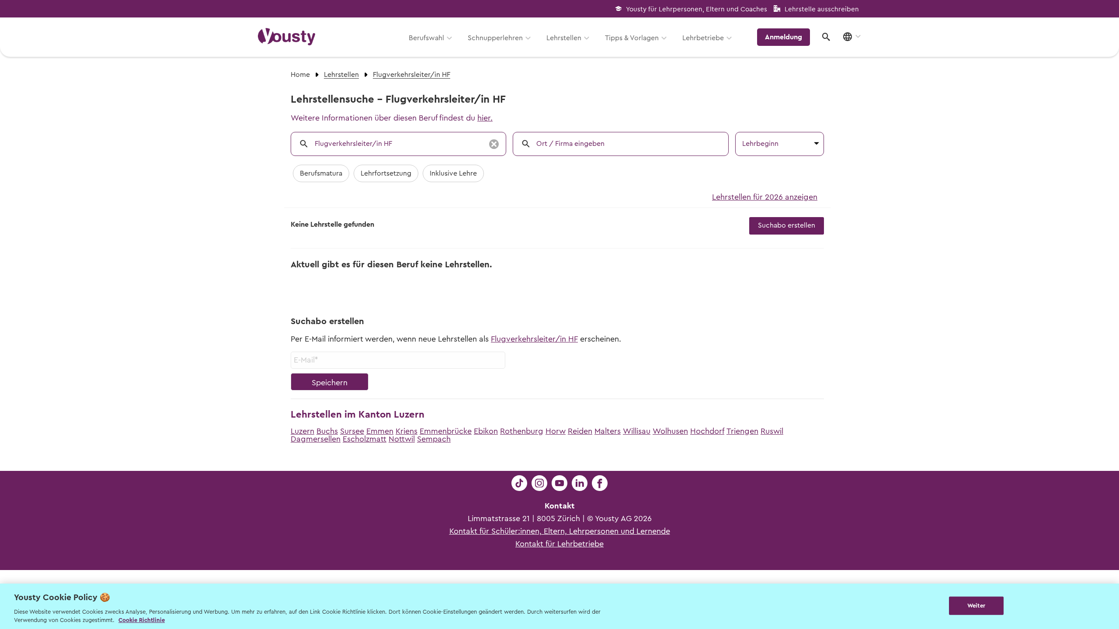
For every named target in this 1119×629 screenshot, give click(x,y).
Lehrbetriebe (703, 38)
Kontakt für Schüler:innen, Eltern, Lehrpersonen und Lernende (559, 531)
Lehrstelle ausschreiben (822, 9)
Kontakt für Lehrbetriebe (559, 544)
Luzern (302, 431)
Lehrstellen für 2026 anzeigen (764, 197)
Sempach (434, 439)
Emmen (379, 431)
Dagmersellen (316, 439)
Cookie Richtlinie (141, 620)
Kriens (406, 431)
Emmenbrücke (446, 431)
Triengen (742, 431)
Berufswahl (426, 38)
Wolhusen (670, 431)
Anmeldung (783, 37)
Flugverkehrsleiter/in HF (534, 339)
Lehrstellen (563, 38)
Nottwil (402, 439)
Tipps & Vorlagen (632, 38)
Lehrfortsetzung (386, 173)
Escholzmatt (364, 439)
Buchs (327, 431)
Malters (607, 431)
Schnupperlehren (495, 38)
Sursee (352, 431)
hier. (485, 118)
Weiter (976, 605)
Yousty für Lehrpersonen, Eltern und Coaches (696, 9)
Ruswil (772, 431)
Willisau (636, 431)
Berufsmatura (321, 173)
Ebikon (486, 431)
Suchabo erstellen (786, 225)
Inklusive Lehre (453, 173)
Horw (556, 431)
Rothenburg (521, 431)
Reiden (580, 431)
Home (300, 74)
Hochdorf (707, 431)
